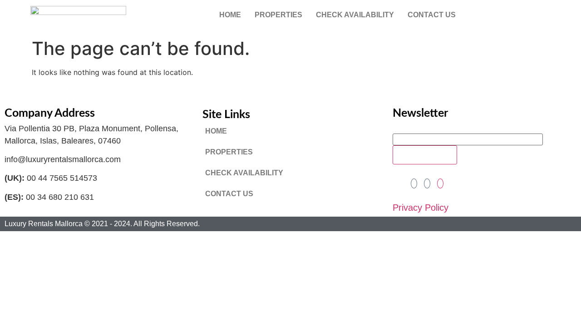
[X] (427, 183)
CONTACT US (432, 15)
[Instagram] (440, 183)
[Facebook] (414, 183)
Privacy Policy (420, 208)
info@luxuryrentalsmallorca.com (63, 159)
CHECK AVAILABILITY (355, 15)
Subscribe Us (425, 154)
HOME (230, 15)
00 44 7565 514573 (62, 178)
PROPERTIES (278, 15)
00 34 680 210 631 (60, 197)
